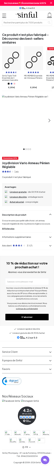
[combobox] (24, 22)
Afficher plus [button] (8, 228)
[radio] (6, 72)
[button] (51, 3)
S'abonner (27, 317)
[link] (8, 83)
